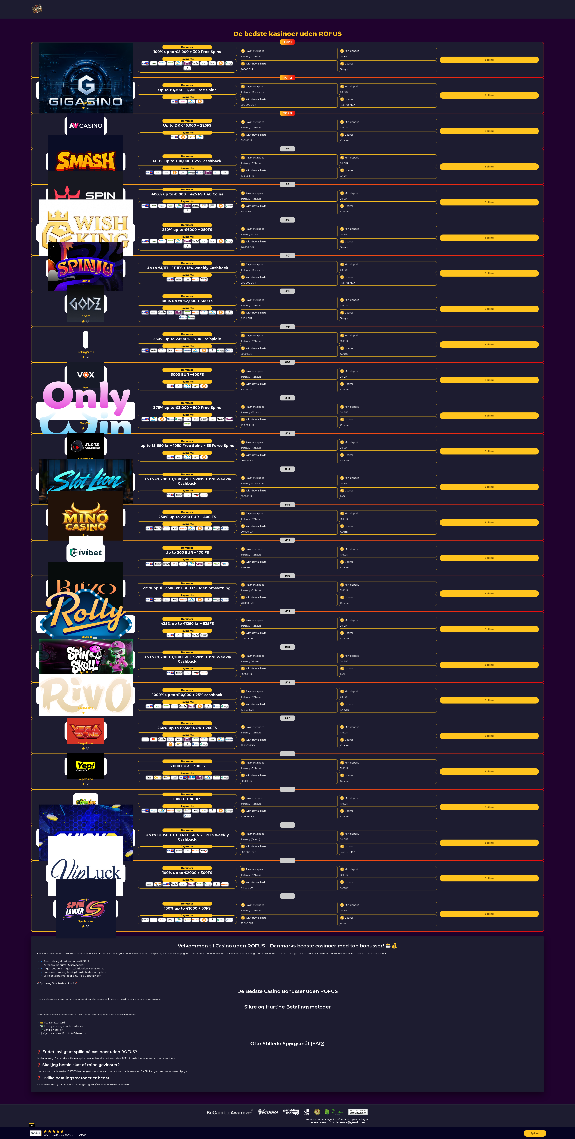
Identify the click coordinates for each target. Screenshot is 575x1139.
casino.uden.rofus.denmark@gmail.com (337, 1122)
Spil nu (489, 59)
